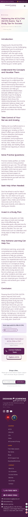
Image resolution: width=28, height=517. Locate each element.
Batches (11, 477)
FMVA (9, 438)
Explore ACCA (14, 357)
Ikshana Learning (8, 504)
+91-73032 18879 (11, 490)
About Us (11, 468)
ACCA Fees (12, 480)
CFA (9, 435)
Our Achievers (13, 471)
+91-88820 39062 (11, 495)
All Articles (5, 15)
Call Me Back (20, 382)
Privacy (8, 407)
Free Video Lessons (13, 449)
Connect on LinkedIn (11, 330)
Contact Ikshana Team (15, 351)
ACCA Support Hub (13, 458)
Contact (11, 483)
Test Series (11, 452)
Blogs (9, 455)
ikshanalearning (7, 501)
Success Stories (13, 474)
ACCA (10, 429)
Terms (4, 407)
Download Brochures (14, 461)
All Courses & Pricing (14, 441)
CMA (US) (11, 432)
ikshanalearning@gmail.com (11, 499)
